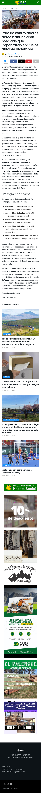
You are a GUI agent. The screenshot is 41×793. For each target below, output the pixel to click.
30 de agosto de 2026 (9, 347)
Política (17, 8)
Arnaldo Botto (13, 54)
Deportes (6, 465)
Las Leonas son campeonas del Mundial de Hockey (17, 471)
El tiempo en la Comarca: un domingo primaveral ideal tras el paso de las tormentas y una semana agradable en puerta (20, 428)
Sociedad (6, 334)
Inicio (11, 8)
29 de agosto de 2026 (9, 476)
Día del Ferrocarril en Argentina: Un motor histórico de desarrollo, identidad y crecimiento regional (18, 341)
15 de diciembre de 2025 (13, 56)
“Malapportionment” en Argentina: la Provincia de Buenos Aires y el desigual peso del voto (20, 384)
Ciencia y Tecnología (11, 420)
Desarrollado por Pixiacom (10, 789)
